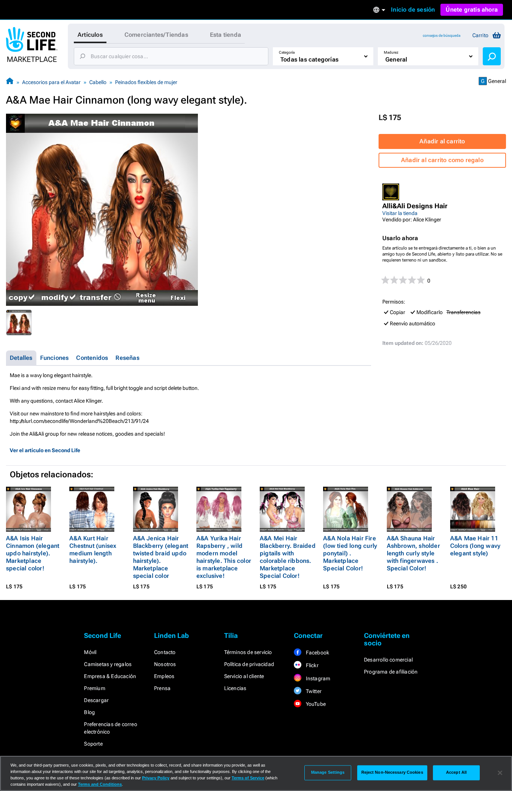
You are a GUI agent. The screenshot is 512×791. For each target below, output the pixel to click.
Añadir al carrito (442, 141)
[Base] (9, 82)
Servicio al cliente (244, 676)
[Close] (500, 772)
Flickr (311, 665)
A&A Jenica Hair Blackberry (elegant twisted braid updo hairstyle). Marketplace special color (161, 557)
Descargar (96, 700)
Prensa (162, 688)
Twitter (313, 691)
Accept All (456, 772)
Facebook (316, 653)
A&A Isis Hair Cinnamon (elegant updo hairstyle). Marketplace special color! (32, 553)
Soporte (93, 744)
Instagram (317, 678)
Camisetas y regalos (108, 664)
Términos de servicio (248, 652)
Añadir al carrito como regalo (442, 160)
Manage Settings (328, 772)
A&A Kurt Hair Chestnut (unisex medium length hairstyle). (92, 549)
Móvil (90, 652)
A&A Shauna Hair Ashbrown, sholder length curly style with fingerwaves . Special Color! (413, 553)
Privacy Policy (155, 778)
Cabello (97, 82)
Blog (89, 712)
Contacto (165, 652)
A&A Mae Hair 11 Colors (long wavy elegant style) (475, 546)
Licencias (235, 688)
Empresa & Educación (110, 676)
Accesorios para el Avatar (51, 82)
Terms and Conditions (100, 784)
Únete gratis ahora (472, 9)
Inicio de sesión (413, 9)
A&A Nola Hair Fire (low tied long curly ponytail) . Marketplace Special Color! (350, 553)
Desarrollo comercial (388, 660)
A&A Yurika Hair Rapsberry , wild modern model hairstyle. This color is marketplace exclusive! (223, 557)
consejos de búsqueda (441, 35)
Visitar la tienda (400, 213)
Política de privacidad (249, 664)
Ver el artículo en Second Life (45, 450)
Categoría (287, 52)
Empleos (164, 676)
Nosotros (165, 664)
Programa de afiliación (391, 672)
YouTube (315, 704)
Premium (94, 688)
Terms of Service (248, 778)
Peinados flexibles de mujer (146, 82)
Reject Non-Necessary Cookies (392, 772)
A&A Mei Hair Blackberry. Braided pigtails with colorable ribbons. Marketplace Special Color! (288, 557)
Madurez (391, 52)
